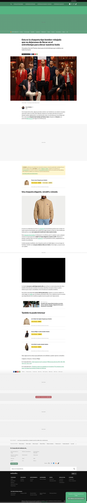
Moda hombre (28, 371)
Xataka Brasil (13, 494)
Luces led (72, 443)
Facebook (74, 4)
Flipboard (35, 54)
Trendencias (35, 371)
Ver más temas (14, 463)
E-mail (37, 54)
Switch (12, 460)
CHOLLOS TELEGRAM (18, 4)
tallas (31, 294)
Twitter (71, 4)
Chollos (48, 31)
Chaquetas (46, 371)
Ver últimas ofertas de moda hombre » (30, 173)
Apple (23, 458)
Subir (73, 473)
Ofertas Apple (28, 443)
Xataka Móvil (13, 480)
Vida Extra (22, 480)
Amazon (53, 31)
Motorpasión (52, 479)
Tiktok (76, 4)
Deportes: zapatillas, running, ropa (14, 455)
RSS (56, 463)
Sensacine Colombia (33, 494)
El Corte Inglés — (47, 182)
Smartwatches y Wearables (36, 452)
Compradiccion (61, 482)
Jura (23, 460)
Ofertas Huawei (35, 443)
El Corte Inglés (26, 31)
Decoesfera (61, 480)
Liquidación (38, 31)
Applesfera (12, 482)
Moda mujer (35, 454)
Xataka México (13, 493)
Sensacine (31, 479)
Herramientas (58, 31)
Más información (44, 501)
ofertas (40, 371)
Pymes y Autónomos (72, 480)
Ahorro (34, 460)
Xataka (12, 479)
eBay (34, 458)
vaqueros (40, 238)
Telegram (69, 4)
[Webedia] (74, 1)
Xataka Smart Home (14, 484)
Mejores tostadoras (50, 443)
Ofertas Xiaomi (21, 443)
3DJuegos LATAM (23, 493)
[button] (29, 107)
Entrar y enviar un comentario (44, 397)
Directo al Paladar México (43, 494)
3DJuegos (22, 479)
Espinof (31, 480)
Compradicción (25, 170)
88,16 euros (29, 118)
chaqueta (41, 228)
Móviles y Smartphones (26, 451)
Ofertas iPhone (42, 443)
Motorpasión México (53, 493)
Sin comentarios (26, 54)
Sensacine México (33, 493)
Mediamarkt (43, 31)
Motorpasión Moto (53, 480)
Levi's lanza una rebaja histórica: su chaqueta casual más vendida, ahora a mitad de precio (33, 440)
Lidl (67, 31)
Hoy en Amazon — (36, 182)
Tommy (56, 371)
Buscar (74, 469)
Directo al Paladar (43, 479)
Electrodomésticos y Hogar (14, 452)
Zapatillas (32, 31)
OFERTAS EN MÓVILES (30, 4)
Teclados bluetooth (66, 443)
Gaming (21, 31)
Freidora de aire (58, 443)
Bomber (51, 371)
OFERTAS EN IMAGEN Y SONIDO (44, 4)
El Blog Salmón (71, 479)
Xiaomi (64, 31)
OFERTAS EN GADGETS (59, 4)
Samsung (12, 458)
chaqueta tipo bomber (29, 235)
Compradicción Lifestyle (43, 170)
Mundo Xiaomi (13, 485)
